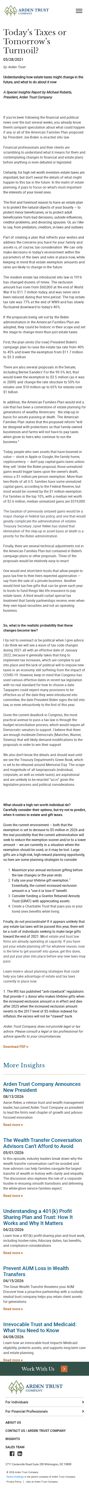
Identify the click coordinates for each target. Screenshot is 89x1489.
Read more (11, 1124)
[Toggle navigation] (79, 11)
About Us (13, 1422)
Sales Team (14, 1447)
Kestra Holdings (15, 1476)
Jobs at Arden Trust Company (42, 1481)
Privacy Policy (13, 1481)
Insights (12, 1439)
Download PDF (14, 1046)
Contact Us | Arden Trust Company (35, 1430)
